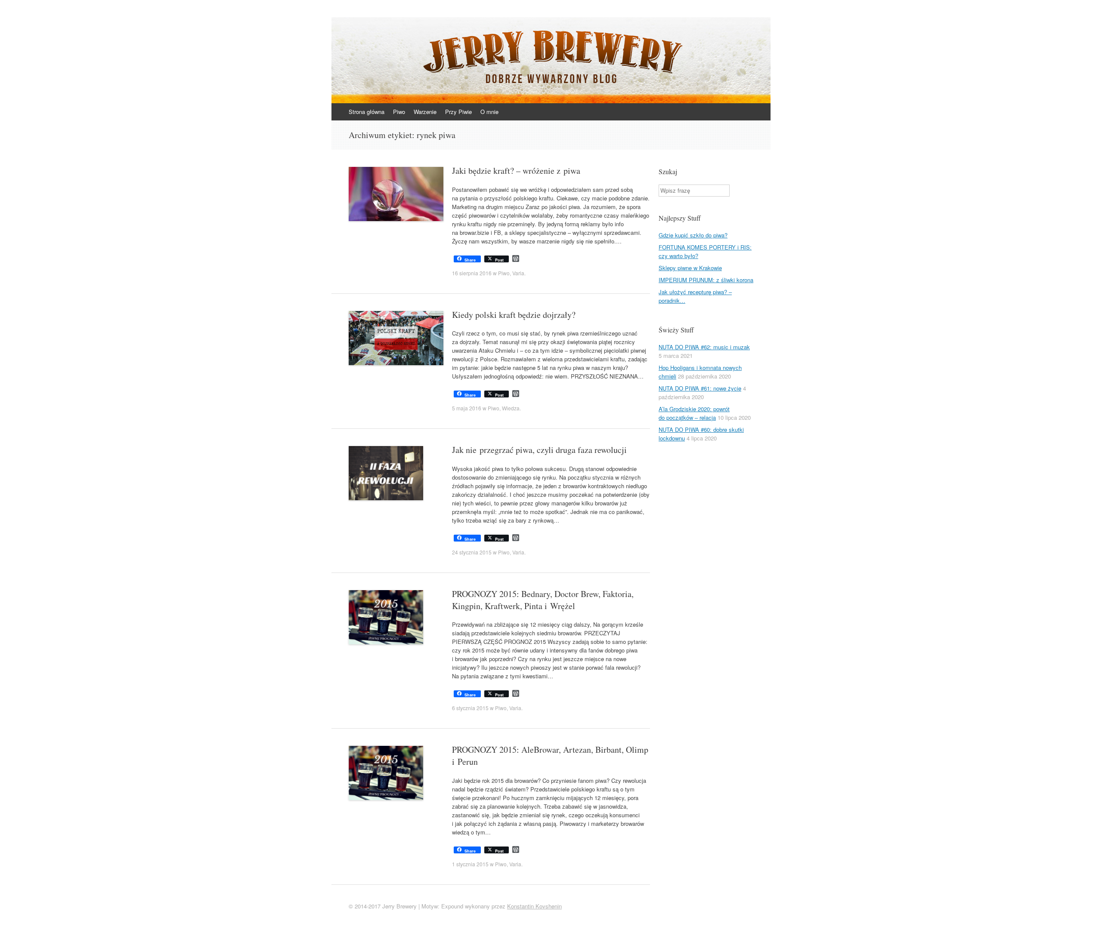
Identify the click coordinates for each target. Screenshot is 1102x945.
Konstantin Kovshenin (534, 906)
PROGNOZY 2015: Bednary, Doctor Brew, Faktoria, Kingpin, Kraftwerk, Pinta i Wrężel (543, 600)
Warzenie (425, 112)
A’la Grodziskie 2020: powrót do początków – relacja (694, 413)
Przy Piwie (458, 112)
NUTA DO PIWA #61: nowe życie (700, 388)
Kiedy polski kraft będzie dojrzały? (514, 314)
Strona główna (366, 112)
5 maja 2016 (466, 408)
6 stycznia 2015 (470, 707)
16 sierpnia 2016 (472, 273)
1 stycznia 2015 (470, 864)
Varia (518, 273)
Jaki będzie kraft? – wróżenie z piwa (516, 170)
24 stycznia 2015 (472, 552)
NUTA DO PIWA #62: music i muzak (704, 347)
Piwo (399, 112)
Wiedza (511, 408)
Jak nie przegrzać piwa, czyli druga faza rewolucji (539, 450)
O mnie (489, 112)
